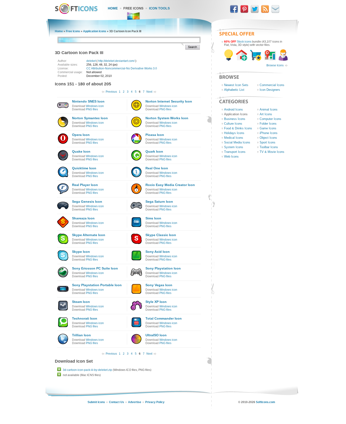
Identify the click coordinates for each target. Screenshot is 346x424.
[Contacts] (275, 12)
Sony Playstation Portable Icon (97, 285)
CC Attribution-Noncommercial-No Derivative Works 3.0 (121, 68)
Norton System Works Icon (166, 118)
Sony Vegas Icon (158, 285)
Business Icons (234, 119)
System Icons (233, 147)
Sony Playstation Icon (163, 268)
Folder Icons (268, 123)
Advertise (134, 402)
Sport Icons (267, 142)
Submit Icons (96, 402)
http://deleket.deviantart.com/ (116, 61)
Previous (111, 91)
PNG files (92, 109)
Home (113, 8)
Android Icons (233, 109)
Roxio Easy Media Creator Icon (170, 185)
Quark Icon (154, 151)
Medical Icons (233, 137)
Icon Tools (159, 8)
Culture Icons (233, 123)
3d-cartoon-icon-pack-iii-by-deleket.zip (87, 370)
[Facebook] (234, 12)
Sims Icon (153, 218)
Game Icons (268, 128)
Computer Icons (270, 119)
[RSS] (265, 12)
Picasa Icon (154, 135)
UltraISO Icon (156, 335)
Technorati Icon (84, 318)
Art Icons (266, 114)
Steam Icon (81, 302)
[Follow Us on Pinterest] (244, 12)
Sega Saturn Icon (159, 201)
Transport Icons (234, 152)
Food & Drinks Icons (238, 128)
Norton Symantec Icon (90, 118)
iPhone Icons (269, 133)
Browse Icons (275, 65)
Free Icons (133, 8)
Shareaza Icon (83, 218)
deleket (91, 61)
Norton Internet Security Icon (168, 101)
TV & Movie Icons (272, 152)
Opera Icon (81, 135)
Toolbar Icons (269, 147)
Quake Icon (81, 151)
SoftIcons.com (265, 402)
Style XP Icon (156, 302)
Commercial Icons (272, 85)
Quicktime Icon (84, 168)
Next (149, 91)
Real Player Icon (85, 185)
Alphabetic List (234, 89)
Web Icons (231, 156)
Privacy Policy (155, 402)
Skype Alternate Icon (88, 235)
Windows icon (95, 106)
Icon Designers (270, 89)
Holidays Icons (234, 133)
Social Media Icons (237, 142)
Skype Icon (81, 252)
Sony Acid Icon (157, 252)
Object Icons (268, 137)
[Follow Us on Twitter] (254, 12)
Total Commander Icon (163, 318)
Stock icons (244, 41)
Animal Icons (269, 109)
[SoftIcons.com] (76, 13)
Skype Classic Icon (160, 235)
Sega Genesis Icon (87, 201)
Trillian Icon (81, 335)
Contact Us (116, 402)
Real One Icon (156, 168)
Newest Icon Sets (236, 85)
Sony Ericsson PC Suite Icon (95, 268)
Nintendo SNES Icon (88, 101)
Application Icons (94, 31)
